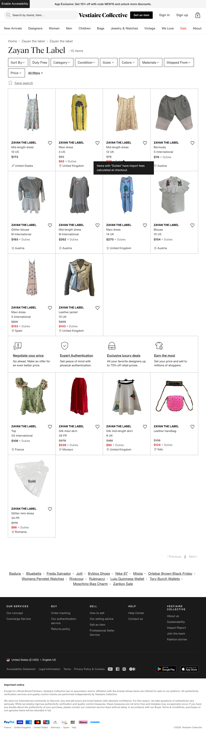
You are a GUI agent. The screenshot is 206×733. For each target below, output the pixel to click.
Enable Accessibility (15, 4)
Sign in (164, 15)
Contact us (135, 619)
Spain (66, 727)
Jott (79, 573)
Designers (35, 28)
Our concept (14, 613)
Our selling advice (101, 619)
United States (41, 727)
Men (69, 28)
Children (85, 28)
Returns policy (60, 629)
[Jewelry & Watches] (141, 28)
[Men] (75, 28)
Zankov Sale (123, 583)
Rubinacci (97, 578)
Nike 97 (121, 573)
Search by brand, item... (28, 15)
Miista (138, 573)
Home (12, 41)
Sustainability (176, 622)
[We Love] (177, 28)
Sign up (182, 15)
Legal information (49, 669)
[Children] (93, 28)
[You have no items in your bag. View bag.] (198, 15)
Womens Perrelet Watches (43, 578)
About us (173, 616)
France (7, 727)
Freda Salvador (59, 573)
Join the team (176, 634)
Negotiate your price (28, 355)
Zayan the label (33, 41)
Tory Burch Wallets (165, 578)
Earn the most (164, 355)
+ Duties (70, 161)
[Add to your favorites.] (49, 143)
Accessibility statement (20, 669)
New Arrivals (13, 28)
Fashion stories (177, 639)
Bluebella (33, 573)
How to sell (97, 613)
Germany (55, 727)
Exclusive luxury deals (123, 355)
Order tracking (60, 613)
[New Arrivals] (25, 28)
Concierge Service (18, 619)
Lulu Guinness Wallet (127, 578)
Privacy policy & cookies (89, 669)
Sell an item (141, 15)
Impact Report (176, 628)
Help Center (136, 613)
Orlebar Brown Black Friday (170, 573)
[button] (198, 15)
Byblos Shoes (99, 573)
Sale (183, 28)
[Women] (62, 28)
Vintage (149, 28)
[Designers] (45, 28)
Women (54, 28)
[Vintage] (158, 28)
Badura (15, 573)
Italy (74, 727)
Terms (67, 669)
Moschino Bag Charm (90, 583)
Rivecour (76, 578)
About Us (199, 28)
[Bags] (107, 28)
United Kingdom (22, 727)
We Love (168, 28)
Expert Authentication (76, 355)
